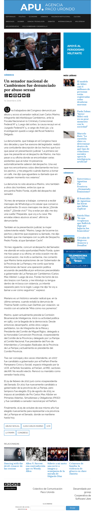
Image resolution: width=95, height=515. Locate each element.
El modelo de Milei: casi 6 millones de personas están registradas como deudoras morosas (83, 93)
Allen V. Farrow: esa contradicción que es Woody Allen (35, 467)
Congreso (23, 433)
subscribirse (10, 488)
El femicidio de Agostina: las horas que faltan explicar (84, 203)
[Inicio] (47, 7)
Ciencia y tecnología (35, 21)
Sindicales (10, 21)
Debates (51, 21)
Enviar (72, 508)
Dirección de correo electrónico (22, 508)
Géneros (44, 16)
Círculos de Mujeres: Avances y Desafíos (83, 241)
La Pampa (9, 433)
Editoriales (10, 16)
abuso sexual (12, 426)
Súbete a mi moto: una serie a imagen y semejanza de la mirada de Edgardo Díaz (57, 470)
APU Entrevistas (12, 26)
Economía (33, 16)
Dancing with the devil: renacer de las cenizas (13, 466)
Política (22, 16)
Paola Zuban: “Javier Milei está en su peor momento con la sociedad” (84, 119)
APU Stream (80, 21)
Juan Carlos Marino (33, 426)
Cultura (77, 16)
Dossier (21, 21)
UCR (48, 426)
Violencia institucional (60, 16)
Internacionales (65, 21)
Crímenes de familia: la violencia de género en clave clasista (78, 468)
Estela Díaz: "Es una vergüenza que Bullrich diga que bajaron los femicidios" (83, 223)
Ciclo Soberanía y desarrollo (34, 26)
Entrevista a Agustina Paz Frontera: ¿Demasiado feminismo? (83, 185)
